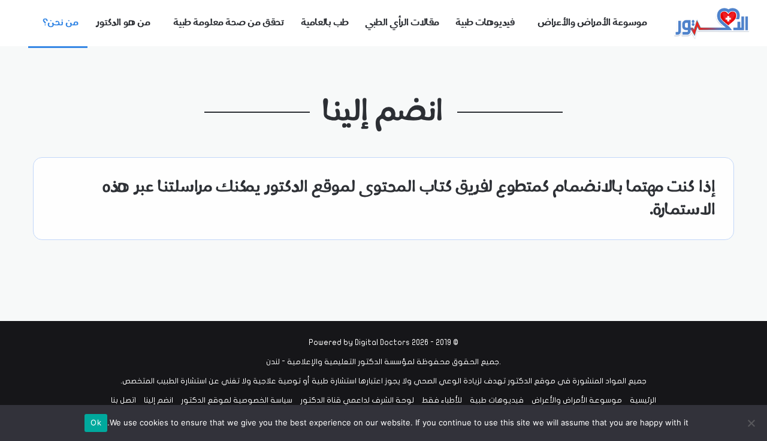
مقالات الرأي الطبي (402, 23)
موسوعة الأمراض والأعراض (592, 23)
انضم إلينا (158, 400)
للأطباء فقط (442, 400)
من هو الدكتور (123, 23)
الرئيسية (643, 400)
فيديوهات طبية (485, 23)
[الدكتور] (713, 23)
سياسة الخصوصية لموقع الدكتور (236, 400)
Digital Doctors (382, 342)
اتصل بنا (123, 400)
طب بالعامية (325, 23)
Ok (95, 422)
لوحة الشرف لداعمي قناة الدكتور (357, 400)
